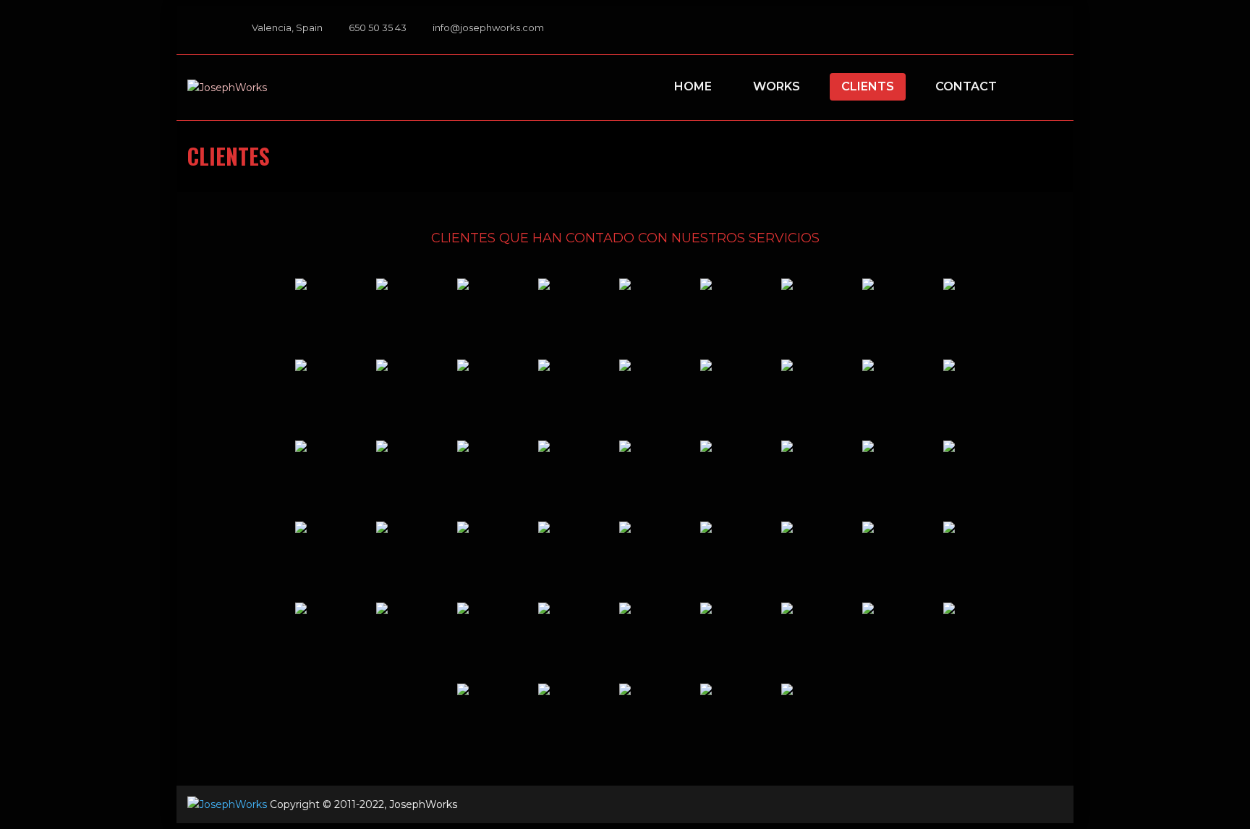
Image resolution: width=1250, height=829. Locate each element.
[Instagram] (1052, 30)
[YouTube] (1032, 30)
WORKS (776, 86)
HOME (693, 86)
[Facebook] (991, 30)
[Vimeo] (1012, 30)
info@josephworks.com (488, 27)
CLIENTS (867, 86)
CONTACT (966, 86)
